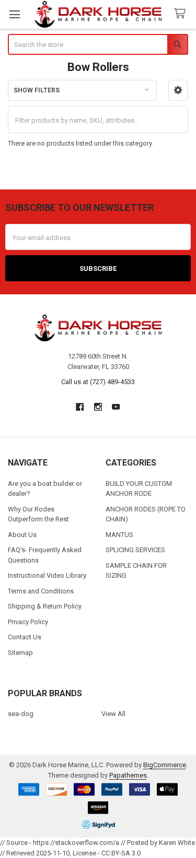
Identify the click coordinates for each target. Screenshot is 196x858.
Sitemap (20, 653)
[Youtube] (115, 406)
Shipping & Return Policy (45, 606)
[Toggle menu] (14, 14)
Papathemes (128, 775)
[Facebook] (79, 406)
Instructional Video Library (47, 575)
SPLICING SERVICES (135, 550)
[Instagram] (98, 406)
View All (113, 714)
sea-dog (20, 714)
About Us (22, 535)
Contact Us (24, 637)
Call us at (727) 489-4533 (98, 382)
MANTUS (119, 535)
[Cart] (182, 14)
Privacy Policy (28, 622)
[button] (178, 90)
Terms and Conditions (41, 591)
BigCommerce (164, 765)
